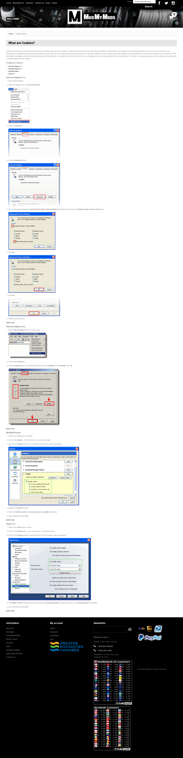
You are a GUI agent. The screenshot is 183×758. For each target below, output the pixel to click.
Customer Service (13, 636)
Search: (130, 1)
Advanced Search (13, 650)
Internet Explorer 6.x (15, 69)
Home (11, 34)
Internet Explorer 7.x (15, 66)
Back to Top (10, 323)
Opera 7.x (11, 74)
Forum (54, 3)
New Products (18, 3)
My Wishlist (54, 636)
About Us (9, 628)
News (48, 3)
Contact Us (39, 3)
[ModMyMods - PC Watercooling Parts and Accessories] (91, 16)
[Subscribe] (130, 629)
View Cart (54, 632)
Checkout (29, 3)
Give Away (10, 632)
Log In (8, 3)
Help (52, 639)
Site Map (9, 643)
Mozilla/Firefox (13, 71)
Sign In (52, 628)
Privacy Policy (12, 639)
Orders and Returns (14, 654)
